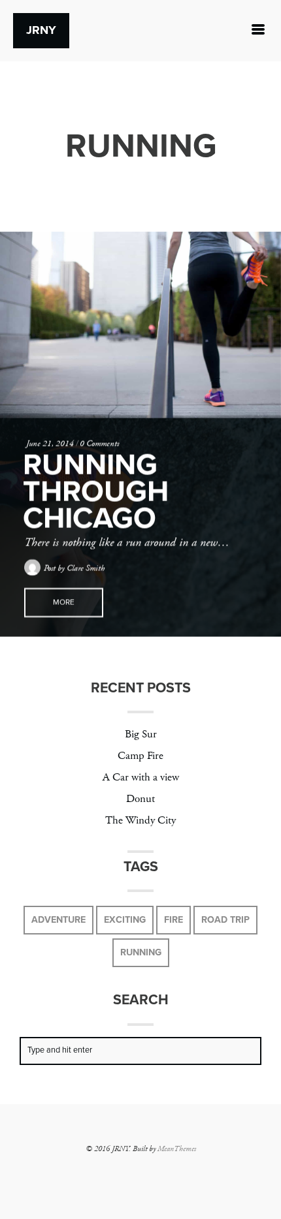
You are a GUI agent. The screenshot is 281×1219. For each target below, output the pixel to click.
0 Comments (99, 444)
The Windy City (140, 820)
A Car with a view (141, 777)
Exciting (125, 919)
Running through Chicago (96, 491)
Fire (173, 919)
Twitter (91, 1169)
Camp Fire (140, 756)
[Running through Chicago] (140, 325)
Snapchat (131, 1169)
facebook (111, 1169)
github (189, 1169)
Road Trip (225, 919)
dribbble (170, 1169)
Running (140, 952)
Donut (140, 799)
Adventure (58, 919)
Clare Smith (86, 568)
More (63, 602)
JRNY (41, 30)
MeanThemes (176, 1149)
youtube (150, 1169)
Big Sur (141, 734)
